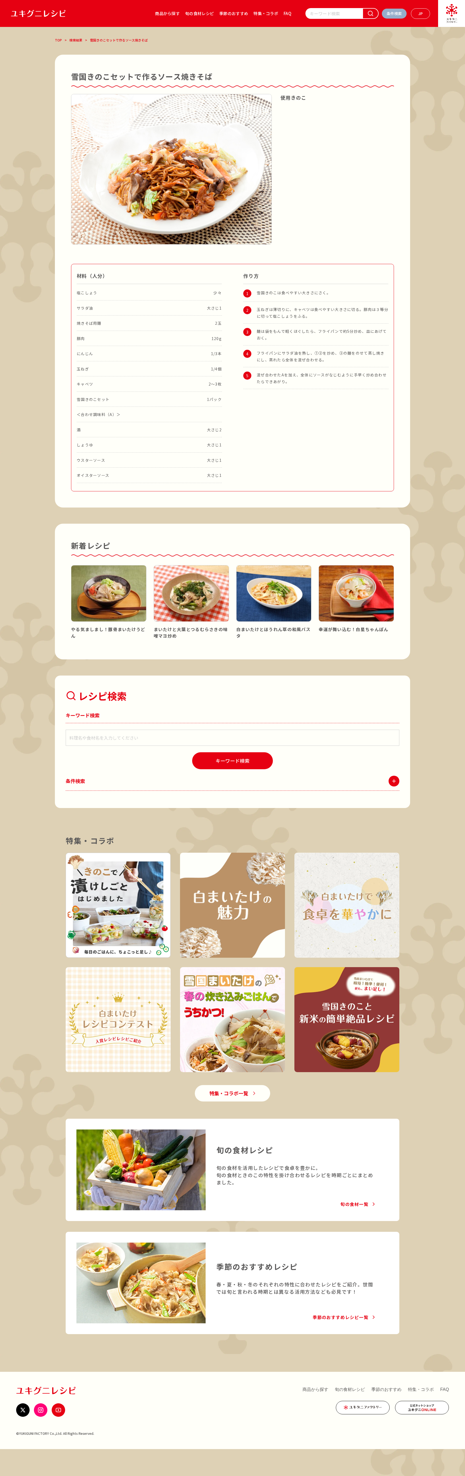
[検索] (370, 13)
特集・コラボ (265, 13)
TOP (58, 40)
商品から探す (167, 13)
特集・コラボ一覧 (228, 1093)
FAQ (287, 13)
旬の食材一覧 (354, 1204)
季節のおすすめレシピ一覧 (340, 1317)
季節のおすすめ (233, 13)
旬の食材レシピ (199, 13)
